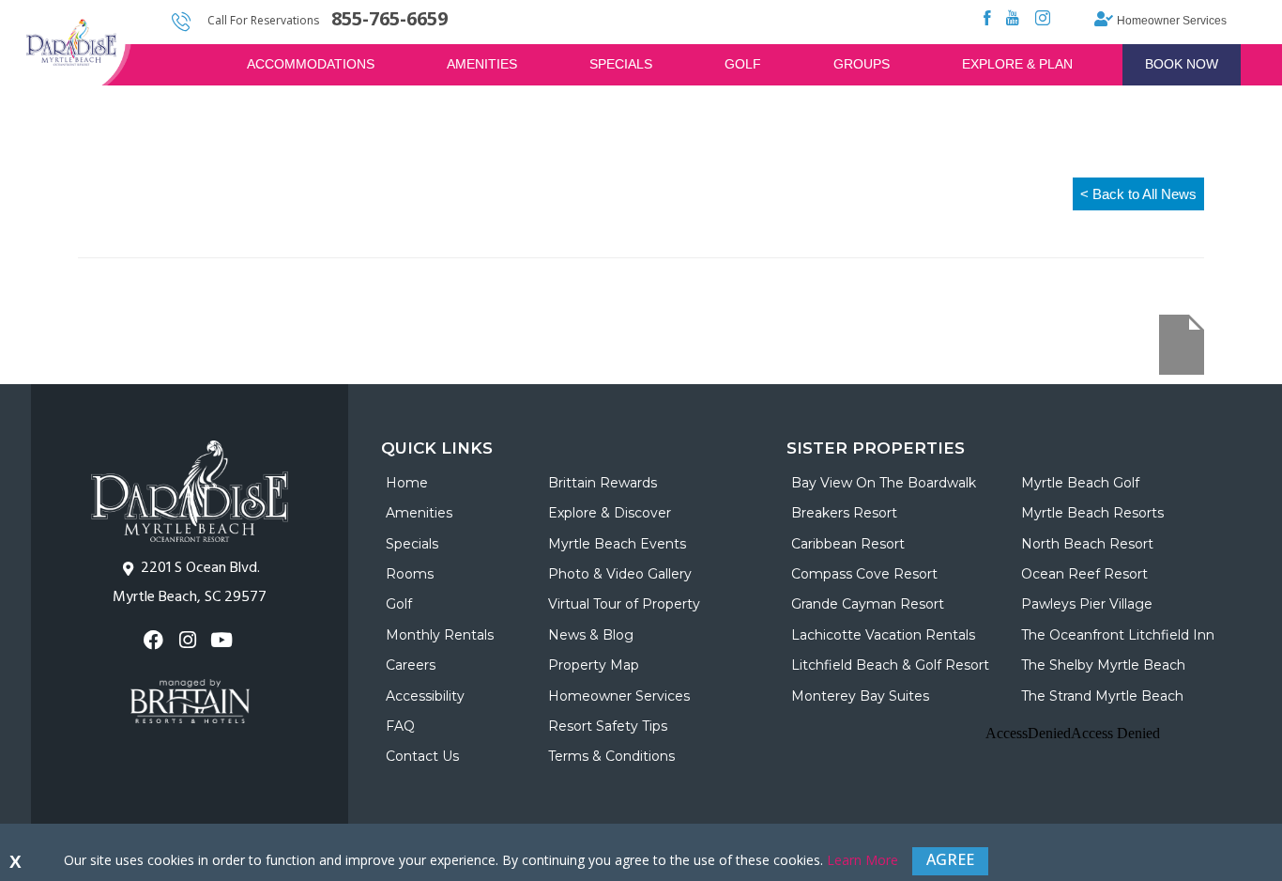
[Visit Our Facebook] (155, 640)
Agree (950, 859)
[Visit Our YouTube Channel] (223, 640)
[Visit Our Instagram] (189, 640)
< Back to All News (1138, 194)
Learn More (862, 860)
